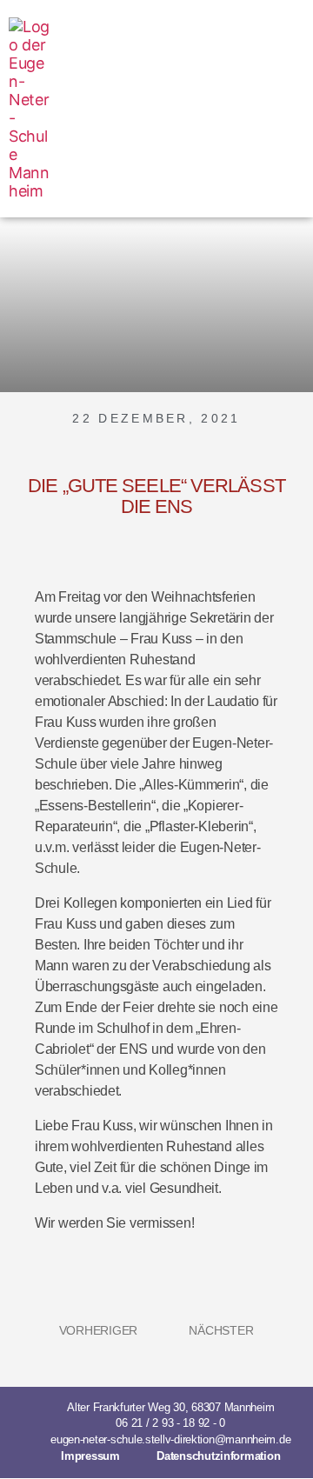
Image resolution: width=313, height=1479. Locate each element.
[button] (292, 109)
